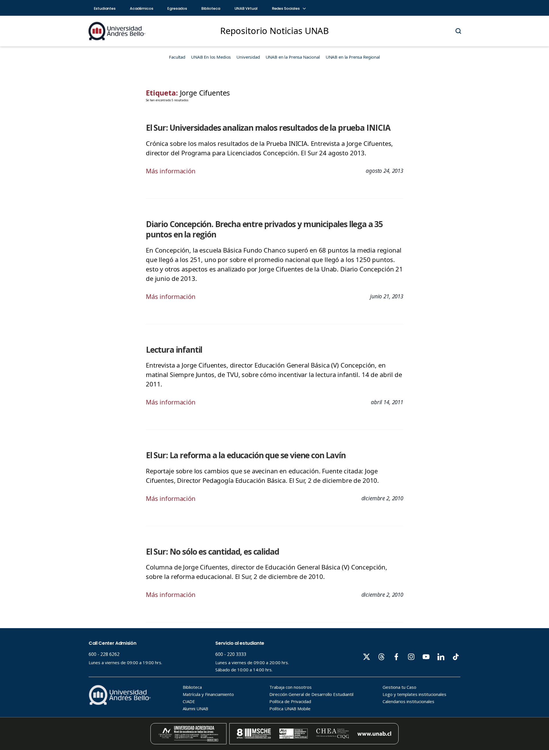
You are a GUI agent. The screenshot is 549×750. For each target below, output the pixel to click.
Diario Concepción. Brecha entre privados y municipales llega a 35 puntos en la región (264, 229)
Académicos (141, 8)
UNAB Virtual (246, 8)
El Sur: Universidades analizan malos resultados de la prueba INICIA (268, 127)
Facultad (177, 57)
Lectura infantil (174, 349)
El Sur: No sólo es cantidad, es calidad (212, 551)
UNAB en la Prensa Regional (353, 57)
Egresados (177, 8)
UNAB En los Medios (211, 57)
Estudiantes (105, 8)
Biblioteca (210, 8)
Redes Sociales (286, 8)
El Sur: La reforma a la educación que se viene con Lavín (246, 455)
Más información (171, 170)
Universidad (248, 57)
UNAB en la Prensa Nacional (293, 57)
